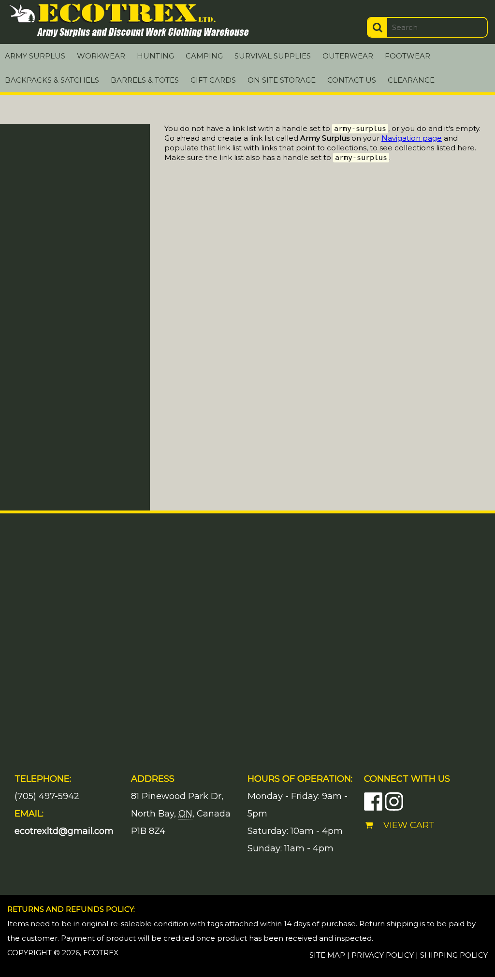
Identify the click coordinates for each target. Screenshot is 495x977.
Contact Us (351, 80)
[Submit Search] (377, 27)
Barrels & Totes (145, 80)
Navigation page (411, 138)
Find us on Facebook (373, 801)
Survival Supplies (272, 55)
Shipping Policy (454, 955)
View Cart (409, 825)
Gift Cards (213, 80)
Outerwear (347, 55)
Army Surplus (35, 55)
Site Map (327, 955)
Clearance (411, 80)
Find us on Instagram (394, 801)
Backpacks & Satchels (52, 80)
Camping (204, 55)
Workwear (101, 55)
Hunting (155, 55)
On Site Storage (282, 80)
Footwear (407, 55)
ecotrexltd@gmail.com (64, 831)
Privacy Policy (382, 955)
